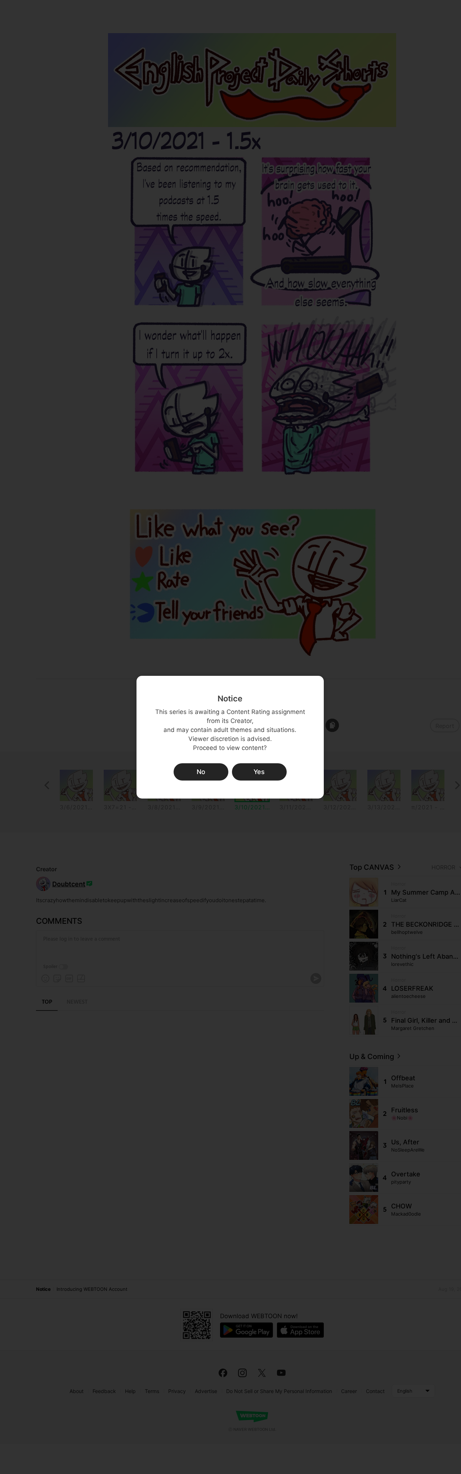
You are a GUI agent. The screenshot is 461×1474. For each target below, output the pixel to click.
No (201, 772)
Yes (259, 772)
